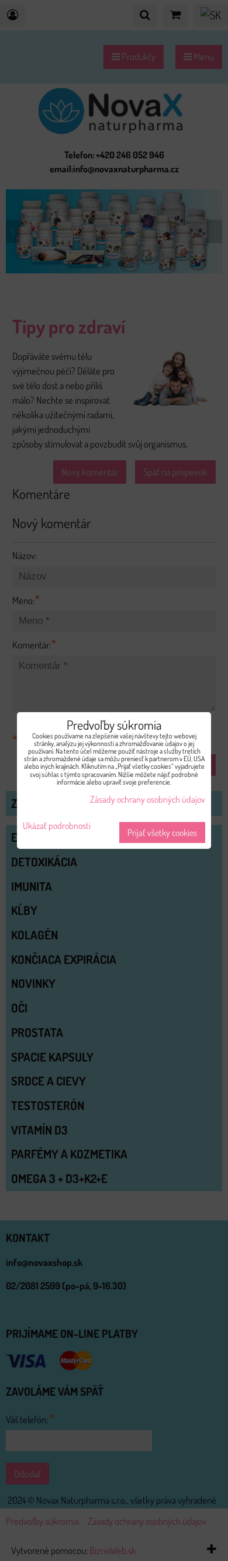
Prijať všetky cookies (162, 832)
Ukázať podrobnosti (57, 826)
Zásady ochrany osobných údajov (147, 799)
